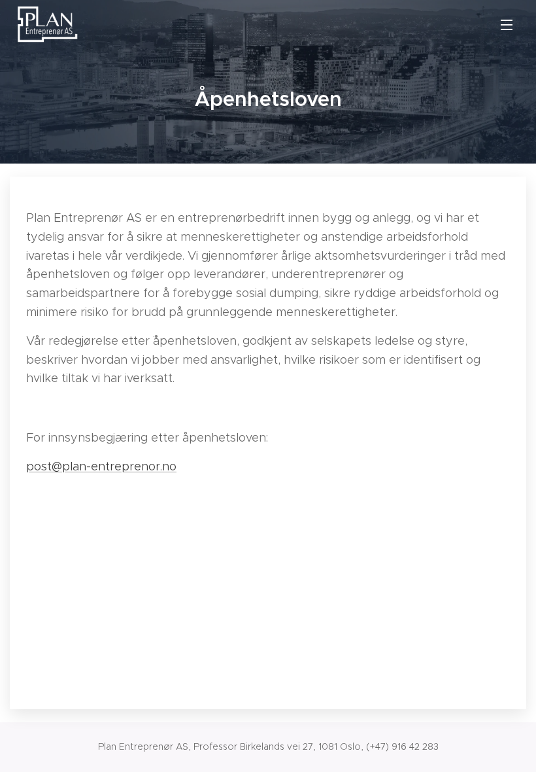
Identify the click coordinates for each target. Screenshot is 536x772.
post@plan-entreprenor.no (101, 466)
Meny (507, 24)
